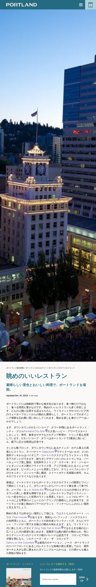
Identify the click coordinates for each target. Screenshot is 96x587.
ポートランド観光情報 (15, 368)
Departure (48, 451)
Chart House (19, 517)
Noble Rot (38, 489)
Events (90, 5)
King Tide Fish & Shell (47, 528)
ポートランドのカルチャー (36, 368)
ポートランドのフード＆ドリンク (61, 368)
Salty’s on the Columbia (20, 542)
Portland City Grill (34, 431)
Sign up (82, 579)
